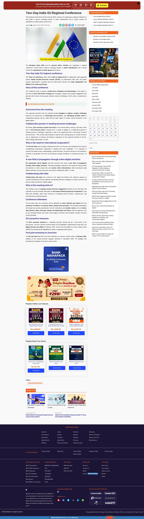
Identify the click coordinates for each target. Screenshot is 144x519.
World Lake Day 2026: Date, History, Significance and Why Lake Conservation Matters (103, 217)
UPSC (46, 482)
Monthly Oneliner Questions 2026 (103, 42)
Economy (75, 440)
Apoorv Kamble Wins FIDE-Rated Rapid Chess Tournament (104, 157)
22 (111, 132)
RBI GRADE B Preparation (33, 482)
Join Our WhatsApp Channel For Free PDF (40, 104)
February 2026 (96, 102)
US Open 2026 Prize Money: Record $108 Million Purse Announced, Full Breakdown (103, 181)
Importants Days (77, 443)
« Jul (90, 148)
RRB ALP (66, 468)
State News (45, 437)
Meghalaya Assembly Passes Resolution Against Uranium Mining (104, 187)
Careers (90, 473)
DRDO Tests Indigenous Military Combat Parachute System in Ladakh (104, 197)
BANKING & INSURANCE (52, 465)
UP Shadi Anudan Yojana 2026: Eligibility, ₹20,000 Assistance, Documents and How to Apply (101, 168)
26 (99, 135)
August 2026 (100, 84)
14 (107, 128)
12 (99, 128)
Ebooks (104, 473)
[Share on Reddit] (66, 25)
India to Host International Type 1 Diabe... (57, 406)
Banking (44, 443)
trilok (28, 25)
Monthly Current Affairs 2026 (101, 39)
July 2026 (95, 87)
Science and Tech (94, 437)
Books (103, 476)
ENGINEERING (49, 479)
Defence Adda (77, 454)
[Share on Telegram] (63, 25)
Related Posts (31, 390)
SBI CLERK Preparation (32, 468)
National (44, 432)
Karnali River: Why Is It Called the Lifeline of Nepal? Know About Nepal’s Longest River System (103, 175)
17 (90, 132)
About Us (85, 465)
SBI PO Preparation (31, 465)
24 (91, 135)
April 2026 (95, 96)
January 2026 (96, 105)
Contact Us (86, 468)
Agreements (60, 440)
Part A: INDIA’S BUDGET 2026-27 (103, 19)
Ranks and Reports (94, 434)
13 (103, 128)
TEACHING (48, 473)
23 (115, 132)
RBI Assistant (29, 479)
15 (111, 128)
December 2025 (97, 108)
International (45, 434)
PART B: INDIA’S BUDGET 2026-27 (104, 22)
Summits (75, 437)
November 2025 (97, 111)
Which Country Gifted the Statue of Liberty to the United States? (102, 235)
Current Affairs (77, 451)
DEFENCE (47, 476)
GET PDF (109, 517)
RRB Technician (68, 465)
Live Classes (105, 468)
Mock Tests (105, 465)
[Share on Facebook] (69, 25)
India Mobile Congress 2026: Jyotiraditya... (35, 406)
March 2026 (95, 99)
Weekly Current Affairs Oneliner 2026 (104, 36)
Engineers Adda (93, 451)
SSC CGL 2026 (68, 471)
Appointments (45, 440)
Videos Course (106, 471)
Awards (59, 434)
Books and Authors (62, 443)
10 (90, 128)
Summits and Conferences (35, 383)
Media (84, 471)
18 (94, 132)
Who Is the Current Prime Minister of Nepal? (103, 207)
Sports (59, 432)
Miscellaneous (93, 440)
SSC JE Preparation (31, 473)
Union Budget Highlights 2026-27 (103, 25)
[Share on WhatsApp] (60, 25)
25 (95, 135)
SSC (46, 468)
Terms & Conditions (126, 512)
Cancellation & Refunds (112, 512)
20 (103, 132)
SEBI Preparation (30, 471)
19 (99, 132)
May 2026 (95, 93)
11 (94, 128)
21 (107, 132)
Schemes (60, 437)
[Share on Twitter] (72, 25)
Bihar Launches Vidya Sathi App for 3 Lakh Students (103, 162)
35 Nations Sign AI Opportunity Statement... (77, 406)
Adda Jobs (60, 451)
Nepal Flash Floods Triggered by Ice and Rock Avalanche (104, 202)
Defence (75, 434)
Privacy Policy (138, 512)
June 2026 (95, 90)
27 (103, 135)
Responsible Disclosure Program (95, 512)
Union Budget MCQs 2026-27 (102, 16)
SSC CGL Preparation (32, 476)
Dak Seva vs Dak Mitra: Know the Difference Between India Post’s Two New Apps (103, 229)
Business (75, 432)
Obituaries (92, 432)
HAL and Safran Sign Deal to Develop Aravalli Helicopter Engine (103, 192)
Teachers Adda (46, 451)
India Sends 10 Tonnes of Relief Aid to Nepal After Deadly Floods (103, 211)
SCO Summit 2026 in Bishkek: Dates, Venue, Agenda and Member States (103, 223)
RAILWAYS (48, 471)
